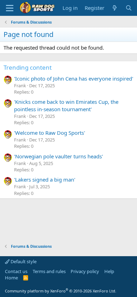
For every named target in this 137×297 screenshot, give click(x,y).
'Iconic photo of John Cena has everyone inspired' (73, 78)
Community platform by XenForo (60, 290)
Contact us (16, 271)
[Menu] (9, 8)
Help (109, 271)
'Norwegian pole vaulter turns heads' (58, 156)
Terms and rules (49, 271)
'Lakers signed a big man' (44, 179)
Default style (23, 261)
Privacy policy (85, 271)
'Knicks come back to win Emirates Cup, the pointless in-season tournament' (66, 105)
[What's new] (115, 7)
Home (11, 277)
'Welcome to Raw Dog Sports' (49, 132)
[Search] (129, 7)
